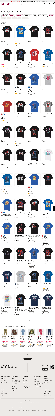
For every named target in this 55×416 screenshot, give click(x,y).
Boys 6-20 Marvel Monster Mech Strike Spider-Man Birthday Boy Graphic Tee (47, 212)
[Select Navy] (15, 87)
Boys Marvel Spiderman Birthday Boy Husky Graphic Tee (34, 212)
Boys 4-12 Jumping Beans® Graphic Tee (14, 339)
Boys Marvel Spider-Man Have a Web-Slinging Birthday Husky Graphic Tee (7, 284)
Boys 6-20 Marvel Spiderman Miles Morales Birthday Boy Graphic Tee (34, 39)
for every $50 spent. (39, 1)
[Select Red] (2, 114)
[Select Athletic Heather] (18, 284)
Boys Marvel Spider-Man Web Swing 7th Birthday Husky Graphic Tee (21, 261)
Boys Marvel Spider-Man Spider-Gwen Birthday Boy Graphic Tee (47, 308)
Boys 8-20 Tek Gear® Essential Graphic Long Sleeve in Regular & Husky (31, 339)
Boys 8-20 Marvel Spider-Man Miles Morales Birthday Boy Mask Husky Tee (34, 236)
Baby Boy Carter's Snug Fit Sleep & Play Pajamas (40, 339)
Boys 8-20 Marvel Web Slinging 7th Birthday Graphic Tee (7, 238)
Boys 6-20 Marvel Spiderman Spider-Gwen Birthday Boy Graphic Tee (48, 162)
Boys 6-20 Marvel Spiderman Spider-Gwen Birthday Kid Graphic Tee (7, 139)
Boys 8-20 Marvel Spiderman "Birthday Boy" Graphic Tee (7, 39)
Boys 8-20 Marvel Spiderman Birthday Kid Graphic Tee (34, 62)
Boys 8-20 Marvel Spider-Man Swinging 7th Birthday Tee (21, 310)
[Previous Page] (24, 320)
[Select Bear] (23, 337)
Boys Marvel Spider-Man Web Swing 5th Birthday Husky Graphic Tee (21, 212)
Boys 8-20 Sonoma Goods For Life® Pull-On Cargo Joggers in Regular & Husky (5, 339)
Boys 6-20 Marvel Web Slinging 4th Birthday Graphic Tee (47, 238)
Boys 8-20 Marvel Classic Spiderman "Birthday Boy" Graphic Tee (20, 114)
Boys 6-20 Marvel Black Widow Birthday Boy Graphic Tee (47, 87)
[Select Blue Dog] (20, 337)
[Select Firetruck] (38, 337)
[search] (12, 4)
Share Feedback (28, 358)
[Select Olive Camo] (3, 337)
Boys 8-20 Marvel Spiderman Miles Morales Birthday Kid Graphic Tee (20, 187)
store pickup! (26, 1)
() (20, 43)
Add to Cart (4, 44)
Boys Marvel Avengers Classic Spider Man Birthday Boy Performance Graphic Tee (48, 114)
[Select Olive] (5, 337)
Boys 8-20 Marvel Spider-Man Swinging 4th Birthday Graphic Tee (48, 62)
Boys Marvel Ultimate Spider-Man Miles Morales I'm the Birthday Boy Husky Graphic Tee (34, 139)
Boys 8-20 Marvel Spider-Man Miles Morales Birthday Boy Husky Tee (21, 162)
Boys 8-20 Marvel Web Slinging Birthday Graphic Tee (20, 286)
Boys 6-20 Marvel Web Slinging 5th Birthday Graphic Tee (6, 116)
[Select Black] (18, 87)
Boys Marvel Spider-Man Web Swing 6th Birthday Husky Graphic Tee (48, 39)
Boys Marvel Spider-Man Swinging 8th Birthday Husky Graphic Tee (34, 284)
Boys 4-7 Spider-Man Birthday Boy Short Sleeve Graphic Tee (6, 62)
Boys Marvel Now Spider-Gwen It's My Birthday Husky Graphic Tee (7, 261)
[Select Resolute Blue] (47, 337)
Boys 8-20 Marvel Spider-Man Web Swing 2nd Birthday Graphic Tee (7, 87)
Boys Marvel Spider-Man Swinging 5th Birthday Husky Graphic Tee (34, 162)
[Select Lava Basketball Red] (31, 337)
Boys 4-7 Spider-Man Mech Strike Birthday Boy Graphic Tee (20, 39)
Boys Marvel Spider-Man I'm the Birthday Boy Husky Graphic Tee (20, 90)
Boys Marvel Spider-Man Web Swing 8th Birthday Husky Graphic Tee (48, 261)
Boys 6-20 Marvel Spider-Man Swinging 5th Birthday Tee (34, 114)
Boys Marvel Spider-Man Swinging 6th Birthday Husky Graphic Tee (20, 62)
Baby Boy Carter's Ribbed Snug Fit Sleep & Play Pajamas (23, 339)
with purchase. (14, 1)
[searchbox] (22, 4)
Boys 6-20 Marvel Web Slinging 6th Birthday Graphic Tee (34, 189)
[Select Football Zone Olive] (29, 337)
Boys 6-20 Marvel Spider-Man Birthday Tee (7, 308)
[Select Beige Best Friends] (14, 337)
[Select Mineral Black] (52, 337)
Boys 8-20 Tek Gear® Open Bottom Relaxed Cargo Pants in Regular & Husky (49, 339)
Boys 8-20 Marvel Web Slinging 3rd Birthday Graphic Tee (7, 215)
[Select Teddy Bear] (40, 337)
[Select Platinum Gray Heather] (49, 337)
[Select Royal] (29, 87)
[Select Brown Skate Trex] (11, 337)
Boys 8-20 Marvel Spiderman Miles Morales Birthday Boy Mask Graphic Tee (20, 139)
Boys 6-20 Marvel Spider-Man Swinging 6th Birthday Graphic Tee (7, 187)
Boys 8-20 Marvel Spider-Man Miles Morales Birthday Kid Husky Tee (7, 162)
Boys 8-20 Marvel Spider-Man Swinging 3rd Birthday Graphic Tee (34, 90)
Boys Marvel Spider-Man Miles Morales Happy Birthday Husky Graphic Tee (21, 236)
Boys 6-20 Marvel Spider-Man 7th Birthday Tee (34, 261)
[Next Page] (30, 320)
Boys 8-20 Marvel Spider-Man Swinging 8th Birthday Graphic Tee (48, 284)
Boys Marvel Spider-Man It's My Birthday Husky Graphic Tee (47, 187)
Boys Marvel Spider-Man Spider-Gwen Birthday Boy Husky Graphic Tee (33, 308)
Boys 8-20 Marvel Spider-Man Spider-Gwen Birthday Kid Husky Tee (48, 139)
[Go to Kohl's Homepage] (5, 4)
